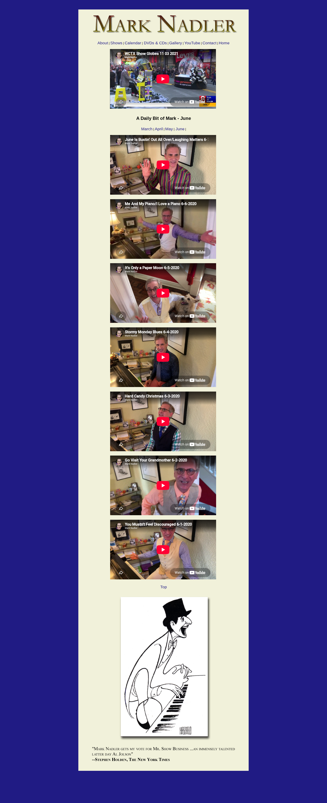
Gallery (175, 43)
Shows (116, 43)
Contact (209, 43)
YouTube (192, 43)
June (179, 129)
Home (224, 43)
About (102, 43)
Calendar (133, 43)
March (147, 129)
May (169, 129)
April (159, 129)
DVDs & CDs (155, 43)
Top (163, 587)
